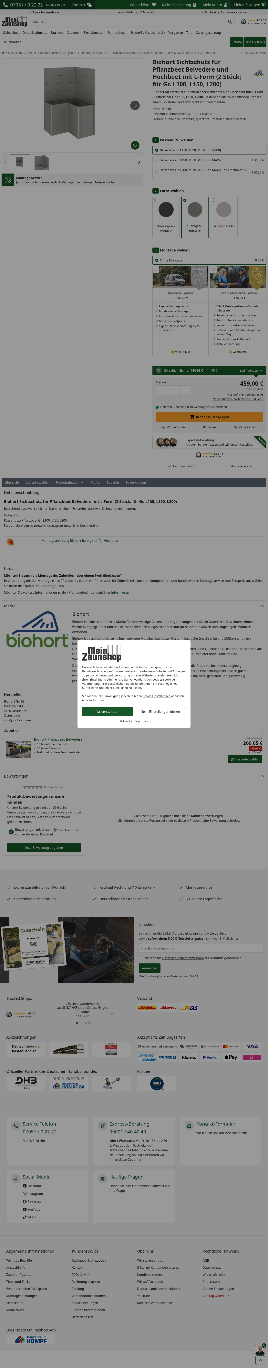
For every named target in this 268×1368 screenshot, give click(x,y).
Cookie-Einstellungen (156, 696)
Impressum (141, 721)
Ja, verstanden (107, 711)
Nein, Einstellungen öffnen (160, 711)
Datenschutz (127, 721)
